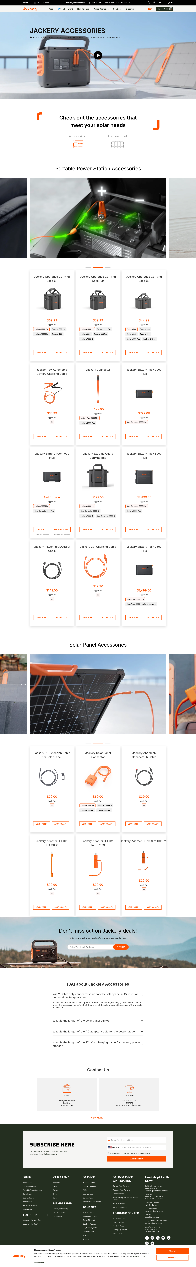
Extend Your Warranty (121, 1186)
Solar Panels (27, 1194)
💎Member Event (65, 9)
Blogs (55, 1194)
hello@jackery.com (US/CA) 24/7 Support (67, 1103)
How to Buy (117, 1234)
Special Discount (89, 1212)
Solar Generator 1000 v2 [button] (106, 516)
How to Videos (118, 1222)
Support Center (89, 1182)
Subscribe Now (136, 1159)
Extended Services (30, 1205)
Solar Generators (29, 1186)
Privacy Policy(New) (143, 1153)
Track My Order (119, 1204)
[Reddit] (152, 1243)
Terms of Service (128, 1153)
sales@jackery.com (152, 1217)
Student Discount (89, 1224)
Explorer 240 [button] (131, 334)
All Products (27, 1182)
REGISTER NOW (60, 530)
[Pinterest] (147, 1243)
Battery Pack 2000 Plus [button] (89, 418)
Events (55, 1190)
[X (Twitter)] (158, 1238)
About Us (56, 1182)
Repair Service (118, 1194)
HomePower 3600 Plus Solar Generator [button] (141, 604)
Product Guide (118, 1226)
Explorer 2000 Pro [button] (41, 329)
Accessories (27, 1202)
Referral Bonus (88, 1232)
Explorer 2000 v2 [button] (87, 329)
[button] (160, 2)
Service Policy (88, 1198)
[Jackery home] (30, 8)
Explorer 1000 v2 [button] (87, 339)
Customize (171, 1257)
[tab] (78, 142)
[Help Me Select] (164, 9)
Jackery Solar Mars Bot (32, 1220)
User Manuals (88, 1194)
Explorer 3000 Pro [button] (87, 805)
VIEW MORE (97, 1118)
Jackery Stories (59, 1212)
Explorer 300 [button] (145, 329)
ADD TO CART (60, 353)
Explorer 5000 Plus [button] (134, 511)
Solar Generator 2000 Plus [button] (137, 422)
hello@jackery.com (152, 1205)
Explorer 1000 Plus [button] (41, 334)
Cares (55, 1198)
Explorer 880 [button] (85, 334)
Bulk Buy (86, 1235)
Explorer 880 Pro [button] (100, 334)
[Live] (150, 9)
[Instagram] (152, 1238)
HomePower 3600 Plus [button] (135, 599)
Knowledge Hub (119, 1218)
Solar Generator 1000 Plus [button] (44, 511)
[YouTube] (163, 1238)
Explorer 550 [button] (144, 334)
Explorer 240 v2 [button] (149, 339)
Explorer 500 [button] (131, 329)
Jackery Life (57, 1216)
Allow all (172, 1251)
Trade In (86, 1239)
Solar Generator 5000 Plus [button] (137, 506)
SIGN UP (121, 947)
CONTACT (40, 530)
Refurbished (27, 1209)
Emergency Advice (120, 1230)
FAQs (85, 1190)
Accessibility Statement (92, 1202)
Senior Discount (89, 1220)
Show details (39, 1262)
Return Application (120, 1207)
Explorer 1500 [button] (57, 334)
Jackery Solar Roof (30, 1224)
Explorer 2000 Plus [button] (88, 423)
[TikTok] (168, 1238)
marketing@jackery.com (154, 1211)
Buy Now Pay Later (90, 1228)
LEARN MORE (41, 353)
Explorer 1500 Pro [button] (58, 329)
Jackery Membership (61, 1209)
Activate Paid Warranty (122, 1190)
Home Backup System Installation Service (125, 1199)
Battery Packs (28, 1198)
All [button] (52, 422)
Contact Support (89, 1186)
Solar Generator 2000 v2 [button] (90, 511)
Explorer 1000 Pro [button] (104, 810)
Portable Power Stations (32, 1190)
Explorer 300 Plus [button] (133, 339)
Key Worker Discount (91, 1216)
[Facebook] (147, 1238)
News (55, 1186)
